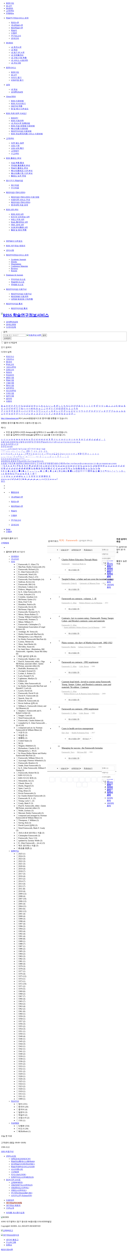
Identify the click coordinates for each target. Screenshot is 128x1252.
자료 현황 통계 (17, 163)
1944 (21, 1044)
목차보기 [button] (86, 739)
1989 (21, 941)
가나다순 (15, 559)
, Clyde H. (69, 583)
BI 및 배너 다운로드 (19, 109)
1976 (21, 974)
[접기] (117, 557)
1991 (21, 936)
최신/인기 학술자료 (14, 180)
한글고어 (10, 364)
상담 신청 (15, 146)
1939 (21, 1056)
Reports (14, 271)
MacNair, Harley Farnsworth (31, 567)
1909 (21, 1099)
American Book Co (79, 564)
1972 (22, 984)
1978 (21, 969)
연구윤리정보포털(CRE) (21, 1193)
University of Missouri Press (90, 583)
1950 (21, 1034)
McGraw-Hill (82, 752)
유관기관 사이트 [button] (13, 1180)
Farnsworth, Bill (26, 584)
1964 (21, 1004)
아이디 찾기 (16, 77)
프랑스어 (10, 370)
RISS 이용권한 (17, 121)
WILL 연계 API (17, 219)
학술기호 (10, 380)
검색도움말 (11, 324)
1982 (21, 959)
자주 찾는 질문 (17, 143)
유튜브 (9, 1245)
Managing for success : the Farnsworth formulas (82, 748)
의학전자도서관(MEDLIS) (22, 1177)
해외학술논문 (17, 28)
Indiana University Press (87, 647)
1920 (21, 1089)
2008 (21, 896)
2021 (21, 864)
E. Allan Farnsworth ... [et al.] (31, 843)
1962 (21, 1009)
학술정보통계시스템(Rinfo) (23, 1161)
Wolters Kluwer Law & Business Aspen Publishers (81, 694)
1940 (21, 1054)
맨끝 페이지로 (84, 784)
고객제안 (15, 151)
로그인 (9, 6)
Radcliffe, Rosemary (28, 668)
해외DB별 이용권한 (19, 296)
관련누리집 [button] (11, 1156)
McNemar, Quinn (27, 599)
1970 (21, 989)
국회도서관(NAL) (18, 1190)
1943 (21, 1046)
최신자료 (15, 185)
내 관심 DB (16, 63)
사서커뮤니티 (17, 1169)
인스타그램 (11, 1242)
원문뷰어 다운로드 (14, 241)
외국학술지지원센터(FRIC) (23, 1164)
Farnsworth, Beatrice (28, 763)
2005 (21, 904)
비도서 (23, 1129)
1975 (22, 976)
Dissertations (16, 264)
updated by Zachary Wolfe (30, 841)
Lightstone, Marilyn (27, 678)
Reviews (14, 268)
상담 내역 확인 (17, 148)
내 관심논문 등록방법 (20, 123)
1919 (21, 1091)
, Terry (68, 752)
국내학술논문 (17, 25)
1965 (21, 1001)
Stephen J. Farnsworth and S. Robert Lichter (29, 712)
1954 (21, 1029)
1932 (21, 1069)
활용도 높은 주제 (18, 176)
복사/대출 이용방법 (19, 128)
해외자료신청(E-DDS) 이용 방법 (25, 197)
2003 (21, 909)
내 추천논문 (16, 47)
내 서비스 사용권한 (19, 60)
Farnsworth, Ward (27, 574)
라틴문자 (10, 388)
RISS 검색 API (17, 214)
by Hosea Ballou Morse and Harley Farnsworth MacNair (31, 754)
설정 (8, 85)
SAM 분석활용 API (19, 227)
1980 (21, 964)
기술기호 (10, 383)
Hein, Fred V (25, 602)
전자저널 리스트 (18, 279)
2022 (21, 861)
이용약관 (10, 1200)
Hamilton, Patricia (27, 604)
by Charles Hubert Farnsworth (31, 796)
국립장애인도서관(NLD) (21, 1185)
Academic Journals (18, 259)
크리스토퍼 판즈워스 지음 (31, 833)
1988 (21, 944)
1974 (21, 979)
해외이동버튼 (7, 1249)
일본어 (22, 1112)
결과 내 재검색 (10, 343)
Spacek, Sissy (25, 698)
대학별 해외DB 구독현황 (22, 299)
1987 (21, 946)
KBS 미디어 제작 (27, 778)
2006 (22, 901)
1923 (21, 1086)
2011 (21, 889)
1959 (21, 1016)
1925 (21, 1081)
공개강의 (15, 38)
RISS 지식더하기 (18, 103)
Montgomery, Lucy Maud (30, 637)
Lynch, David (25, 691)
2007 (22, 899)
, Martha (69, 647)
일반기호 (10, 396)
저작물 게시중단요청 (15, 1213)
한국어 (23, 1107)
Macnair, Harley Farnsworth (31, 813)
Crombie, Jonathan (27, 597)
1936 (21, 1061)
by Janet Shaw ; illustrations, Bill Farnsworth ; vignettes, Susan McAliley (31, 651)
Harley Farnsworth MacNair (31, 634)
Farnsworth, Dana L (28, 577)
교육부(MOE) (17, 1182)
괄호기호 (10, 377)
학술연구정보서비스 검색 (17, 18)
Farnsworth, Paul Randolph (31, 579)
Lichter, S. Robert (26, 673)
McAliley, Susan (26, 647)
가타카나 (10, 359)
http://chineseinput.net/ (10, 418)
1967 (21, 996)
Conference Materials (19, 266)
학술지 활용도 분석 (19, 168)
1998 (21, 921)
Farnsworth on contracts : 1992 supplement (80, 662)
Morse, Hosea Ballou (28, 614)
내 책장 (14, 50)
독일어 (9, 372)
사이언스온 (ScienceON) (21, 1195)
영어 (22, 1104)
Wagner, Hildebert (27, 746)
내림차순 (105, 554)
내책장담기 (75, 550)
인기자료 (15, 188)
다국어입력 (11, 327)
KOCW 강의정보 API (20, 217)
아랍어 (9, 401)
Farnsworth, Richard (28, 569)
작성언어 (15, 1101)
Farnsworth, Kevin (27, 607)
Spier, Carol (24, 788)
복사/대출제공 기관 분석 (21, 171)
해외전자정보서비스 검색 (17, 255)
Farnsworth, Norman (28, 619)
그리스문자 (11, 367)
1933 (21, 1066)
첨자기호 (10, 385)
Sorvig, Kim (24, 823)
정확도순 (105, 550)
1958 (21, 1019)
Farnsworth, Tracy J (27, 838)
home (8, 529)
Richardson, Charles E (28, 748)
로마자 (9, 398)
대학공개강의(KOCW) (20, 1159)
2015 (21, 879)
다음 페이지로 (78, 784)
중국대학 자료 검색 (19, 205)
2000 (21, 916)
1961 (21, 1011)
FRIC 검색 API (17, 225)
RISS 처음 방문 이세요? (16, 113)
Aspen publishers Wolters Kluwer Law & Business (81, 627)
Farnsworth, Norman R (29, 612)
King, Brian (24, 791)
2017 (21, 874)
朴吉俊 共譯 (25, 848)
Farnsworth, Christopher (29, 624)
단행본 (14, 33)
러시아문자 (11, 391)
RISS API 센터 (12, 209)
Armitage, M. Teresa (28, 632)
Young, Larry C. (26, 801)
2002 (22, 911)
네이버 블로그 (12, 1240)
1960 (21, 1014)
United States (25, 741)
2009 (22, 894)
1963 (21, 1006)
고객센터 (10, 11)
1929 (21, 1074)
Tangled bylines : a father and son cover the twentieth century (88, 579)
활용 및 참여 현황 (18, 230)
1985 (21, 951)
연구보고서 (16, 36)
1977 (21, 971)
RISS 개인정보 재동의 (15, 246)
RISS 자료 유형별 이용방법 (23, 126)
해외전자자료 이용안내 (16, 289)
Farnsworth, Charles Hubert (30, 720)
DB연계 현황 (16, 106)
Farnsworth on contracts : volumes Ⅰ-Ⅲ (79, 598)
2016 (21, 876)
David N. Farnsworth (28, 696)
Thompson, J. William (28, 820)
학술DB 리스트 (17, 282)
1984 (21, 954)
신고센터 (15, 153)
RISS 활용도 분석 (13, 158)
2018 (21, 871)
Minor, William (25, 622)
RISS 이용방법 (17, 101)
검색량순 (15, 556)
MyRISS (9, 8)
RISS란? (14, 118)
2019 (21, 869)
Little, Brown (84, 666)
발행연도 (15, 851)
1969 (21, 991)
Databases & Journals (14, 275)
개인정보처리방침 (14, 1203)
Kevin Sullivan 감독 (28, 703)
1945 (21, 1041)
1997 (21, 924)
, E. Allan (69, 603)
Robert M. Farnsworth (28, 701)
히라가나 (10, 356)
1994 (21, 929)
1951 (21, 1031)
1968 (21, 994)
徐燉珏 (22, 738)
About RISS (11, 96)
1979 (21, 966)
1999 (21, 919)
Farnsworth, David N (28, 693)
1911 (21, 1096)
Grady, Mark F (25, 803)
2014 (21, 881)
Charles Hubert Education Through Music (79, 559)
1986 (21, 949)
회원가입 (10, 3)
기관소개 (10, 1208)
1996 (21, 926)
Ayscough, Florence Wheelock (32, 760)
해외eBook (24, 1131)
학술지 (14, 30)
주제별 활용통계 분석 (20, 165)
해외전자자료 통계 (14, 304)
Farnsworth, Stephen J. (28, 659)
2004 (22, 906)
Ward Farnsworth (26, 718)
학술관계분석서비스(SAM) (23, 1167)
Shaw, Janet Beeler (27, 644)
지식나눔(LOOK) (18, 1174)
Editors (22, 681)
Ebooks (14, 262)
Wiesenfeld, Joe (26, 781)
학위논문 (15, 23)
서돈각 (22, 732)
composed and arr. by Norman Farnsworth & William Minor (29, 729)
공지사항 (10, 250)
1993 (21, 931)
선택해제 (5, 543)
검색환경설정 (17, 92)
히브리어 (10, 375)
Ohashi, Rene (25, 783)
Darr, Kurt (65, 733)
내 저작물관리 (17, 55)
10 (59, 746)
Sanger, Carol (25, 715)
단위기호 (10, 393)
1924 (21, 1084)
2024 (21, 856)
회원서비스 (11, 68)
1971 (21, 986)
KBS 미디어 (25, 775)
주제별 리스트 (17, 285)
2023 (21, 859)
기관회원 (15, 1172)
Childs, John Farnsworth (29, 683)
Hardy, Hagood (26, 786)
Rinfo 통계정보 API (19, 222)
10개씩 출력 (106, 777)
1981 (21, 961)
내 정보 (14, 89)
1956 (21, 1024)
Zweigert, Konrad (26, 671)
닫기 (3, 481)
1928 (21, 1076)
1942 (21, 1049)
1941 (21, 1051)
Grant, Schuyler (26, 594)
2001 (21, 914)
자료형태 (15, 1123)
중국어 (9, 362)
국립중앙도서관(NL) (20, 1188)
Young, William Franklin (29, 617)
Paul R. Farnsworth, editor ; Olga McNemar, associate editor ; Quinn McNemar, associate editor (30, 663)
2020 (21, 866)
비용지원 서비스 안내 (20, 200)
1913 (21, 1094)
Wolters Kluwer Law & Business (90, 603)
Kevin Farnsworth (27, 793)
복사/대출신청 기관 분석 (21, 173)
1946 (21, 1039)
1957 (21, 1021)
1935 (21, 1064)
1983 (21, 956)
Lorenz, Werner (26, 642)
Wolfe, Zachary (26, 810)
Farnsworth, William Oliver (30, 758)
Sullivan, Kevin (26, 582)
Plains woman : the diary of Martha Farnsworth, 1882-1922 (87, 642)
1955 (21, 1026)
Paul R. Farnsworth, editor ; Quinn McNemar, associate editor (31, 807)
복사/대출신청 (73, 570)
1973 (21, 981)
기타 (21, 1120)
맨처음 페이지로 (51, 779)
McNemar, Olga (26, 609)
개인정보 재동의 (13, 1205)
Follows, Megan (26, 589)
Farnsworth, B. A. (27, 798)
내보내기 (64, 550)
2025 (21, 854)
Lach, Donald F (26, 676)
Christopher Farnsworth (29, 835)
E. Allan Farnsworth (28, 572)
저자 (13, 562)
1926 (21, 1079)
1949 (21, 1036)
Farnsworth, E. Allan (28, 564)
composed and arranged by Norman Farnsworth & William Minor (31, 816)
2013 (21, 884)
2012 (21, 886)
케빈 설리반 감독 (27, 656)
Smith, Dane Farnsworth (29, 765)
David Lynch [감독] (27, 825)
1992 (21, 934)
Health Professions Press (80, 733)
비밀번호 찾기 (17, 80)
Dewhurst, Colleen (27, 587)
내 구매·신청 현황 (19, 58)
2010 (21, 891)
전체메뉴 (10, 13)
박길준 (22, 735)
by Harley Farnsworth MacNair (32, 639)
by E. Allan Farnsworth (29, 592)
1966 (21, 999)
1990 (21, 939)
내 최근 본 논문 (17, 52)
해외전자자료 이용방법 (21, 131)
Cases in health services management (77, 728)
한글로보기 (88, 550)
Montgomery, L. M (27, 751)
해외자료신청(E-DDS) (15, 192)
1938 (21, 1059)
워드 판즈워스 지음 (28, 846)
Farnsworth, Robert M (28, 773)
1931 (21, 1071)
